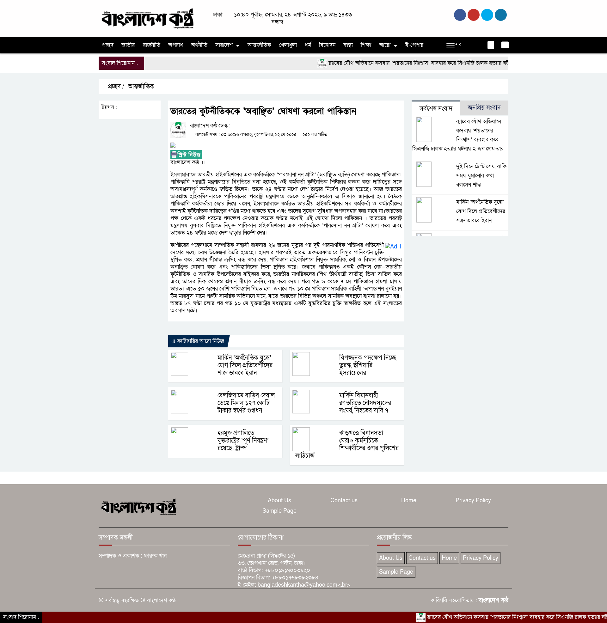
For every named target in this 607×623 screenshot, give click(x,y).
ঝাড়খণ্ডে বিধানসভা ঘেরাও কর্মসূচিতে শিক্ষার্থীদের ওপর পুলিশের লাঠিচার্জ (347, 444)
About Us (279, 500)
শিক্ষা (366, 45)
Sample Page (279, 511)
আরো (384, 45)
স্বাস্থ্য (348, 45)
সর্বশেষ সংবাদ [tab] (436, 109)
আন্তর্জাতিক (259, 45)
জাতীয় (128, 45)
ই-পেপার (414, 45)
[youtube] (501, 15)
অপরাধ (175, 45)
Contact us (344, 500)
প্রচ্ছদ (107, 45)
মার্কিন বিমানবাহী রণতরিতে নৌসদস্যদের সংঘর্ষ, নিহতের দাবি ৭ (365, 403)
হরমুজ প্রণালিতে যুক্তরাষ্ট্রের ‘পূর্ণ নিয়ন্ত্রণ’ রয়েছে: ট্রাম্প (243, 440)
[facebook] (460, 15)
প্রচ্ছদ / (115, 86)
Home (408, 500)
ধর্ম (308, 45)
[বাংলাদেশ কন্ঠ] (147, 17)
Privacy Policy (473, 500)
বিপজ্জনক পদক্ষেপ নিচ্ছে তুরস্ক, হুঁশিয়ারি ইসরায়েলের (367, 365)
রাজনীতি (151, 45)
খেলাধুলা (288, 45)
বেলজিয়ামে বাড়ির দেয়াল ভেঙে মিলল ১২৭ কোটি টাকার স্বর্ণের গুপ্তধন (246, 403)
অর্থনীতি (199, 45)
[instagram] (487, 15)
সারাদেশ (224, 45)
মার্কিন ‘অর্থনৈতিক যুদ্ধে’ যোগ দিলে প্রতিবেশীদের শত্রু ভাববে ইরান (245, 365)
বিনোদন (327, 45)
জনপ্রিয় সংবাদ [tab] (484, 108)
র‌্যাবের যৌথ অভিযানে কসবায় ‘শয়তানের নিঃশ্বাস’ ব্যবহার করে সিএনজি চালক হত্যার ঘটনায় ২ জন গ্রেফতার (423, 63)
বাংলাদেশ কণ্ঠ (493, 600)
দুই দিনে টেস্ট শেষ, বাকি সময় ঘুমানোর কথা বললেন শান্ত (481, 175)
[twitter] (474, 15)
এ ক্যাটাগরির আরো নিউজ (197, 341)
